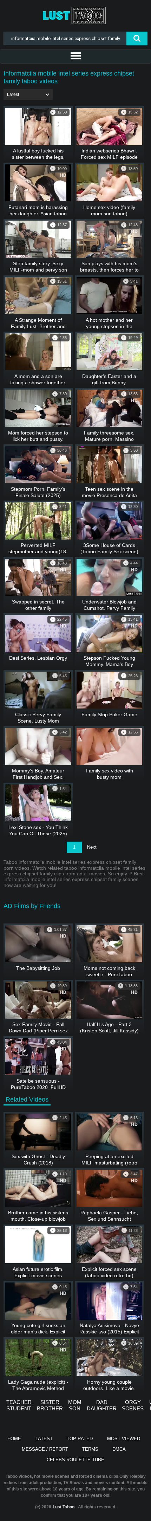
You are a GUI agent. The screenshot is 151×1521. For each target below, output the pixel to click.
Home (14, 1438)
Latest (44, 1438)
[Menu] (75, 56)
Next (92, 847)
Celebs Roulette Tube (75, 1459)
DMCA (119, 1449)
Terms (90, 1449)
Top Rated (80, 1438)
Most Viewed (123, 1438)
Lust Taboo (63, 1506)
